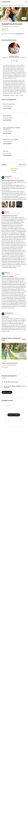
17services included (7, 155)
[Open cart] (26, 2)
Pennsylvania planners (20, 5)
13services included (7, 108)
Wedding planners (12, 5)
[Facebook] (11, 61)
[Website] (16, 61)
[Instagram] (14, 61)
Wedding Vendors (4, 5)
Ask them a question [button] (7, 392)
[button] (23, 18)
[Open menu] (2, 2)
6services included (7, 133)
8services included (7, 119)
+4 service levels (19, 33)
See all (23, 339)
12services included (7, 143)
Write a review (22, 164)
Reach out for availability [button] (14, 414)
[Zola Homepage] (6, 1)
